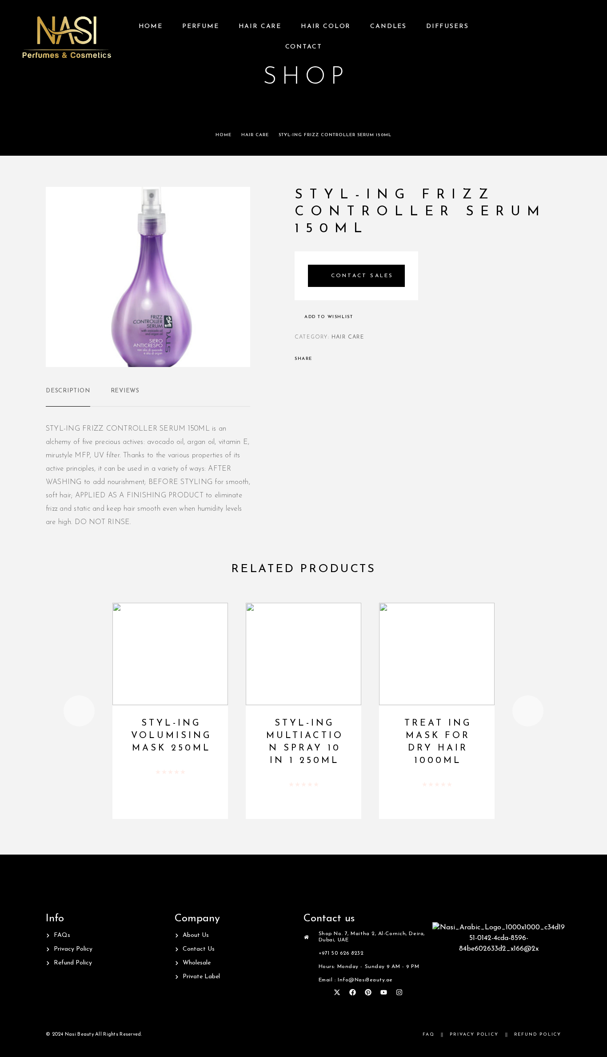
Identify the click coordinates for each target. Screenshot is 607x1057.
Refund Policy (537, 1034)
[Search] (581, 37)
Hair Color (326, 26)
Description (68, 391)
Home (151, 26)
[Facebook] (352, 992)
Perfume (200, 26)
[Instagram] (399, 992)
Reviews (125, 391)
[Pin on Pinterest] (345, 359)
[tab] (68, 397)
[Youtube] (383, 992)
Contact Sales (362, 275)
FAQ (428, 1034)
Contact (303, 47)
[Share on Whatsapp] (356, 359)
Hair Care (260, 26)
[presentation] (79, 710)
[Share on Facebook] (321, 359)
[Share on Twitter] (333, 359)
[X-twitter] (336, 992)
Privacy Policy (474, 1034)
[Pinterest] (368, 992)
